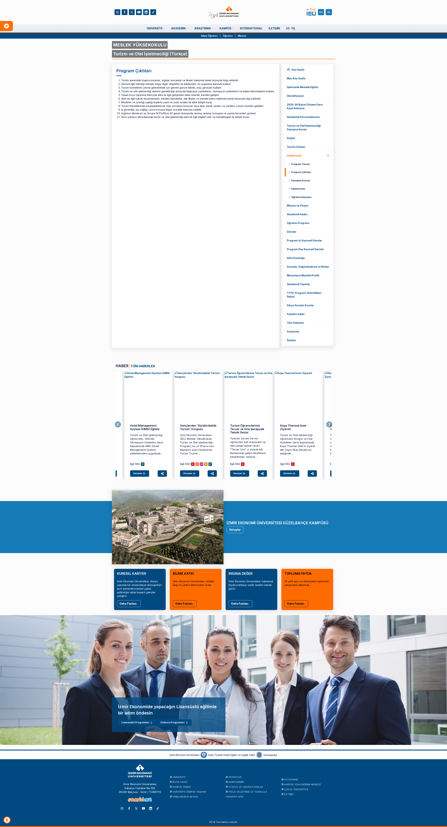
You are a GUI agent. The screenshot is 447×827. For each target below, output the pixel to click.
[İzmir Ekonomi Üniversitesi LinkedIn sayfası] (146, 11)
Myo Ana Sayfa (296, 78)
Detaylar (235, 529)
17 (142, 464)
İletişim (291, 340)
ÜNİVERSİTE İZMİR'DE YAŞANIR (189, 791)
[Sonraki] (329, 424)
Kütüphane (291, 779)
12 (206, 464)
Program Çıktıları (301, 172)
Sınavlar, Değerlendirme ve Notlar (308, 266)
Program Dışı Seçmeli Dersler (305, 249)
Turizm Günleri (296, 146)
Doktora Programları (172, 722)
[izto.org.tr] (204, 754)
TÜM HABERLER (142, 366)
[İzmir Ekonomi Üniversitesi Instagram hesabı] (117, 11)
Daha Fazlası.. (129, 603)
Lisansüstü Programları (135, 722)
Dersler (291, 231)
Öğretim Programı (298, 223)
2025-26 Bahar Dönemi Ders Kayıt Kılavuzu (305, 106)
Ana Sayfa (297, 69)
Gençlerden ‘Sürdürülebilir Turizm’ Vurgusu (198, 427)
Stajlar (291, 138)
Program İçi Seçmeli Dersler (304, 240)
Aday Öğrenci (209, 35)
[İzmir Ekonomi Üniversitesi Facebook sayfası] (124, 11)
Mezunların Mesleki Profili (303, 275)
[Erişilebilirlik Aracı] (6, 820)
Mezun (242, 35)
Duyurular (293, 331)
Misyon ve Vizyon (297, 205)
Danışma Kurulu (300, 180)
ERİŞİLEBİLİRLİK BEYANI (185, 796)
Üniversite (179, 777)
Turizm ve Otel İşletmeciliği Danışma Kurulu (304, 127)
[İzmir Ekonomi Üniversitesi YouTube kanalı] (138, 11)
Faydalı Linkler (296, 314)
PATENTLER (235, 777)
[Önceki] (118, 424)
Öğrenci (228, 35)
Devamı (138, 473)
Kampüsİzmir (236, 782)
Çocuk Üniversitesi (296, 789)
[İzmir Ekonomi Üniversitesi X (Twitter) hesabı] (131, 11)
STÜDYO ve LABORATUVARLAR (246, 786)
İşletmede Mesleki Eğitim (302, 87)
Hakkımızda (309, 155)
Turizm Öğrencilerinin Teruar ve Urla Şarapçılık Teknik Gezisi (247, 429)
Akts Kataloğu (296, 257)
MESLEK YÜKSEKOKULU (139, 45)
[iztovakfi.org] (259, 754)
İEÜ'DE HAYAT (180, 782)
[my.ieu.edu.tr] (311, 12)
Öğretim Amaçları (301, 197)
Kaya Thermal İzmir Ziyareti (293, 427)
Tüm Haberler (295, 322)
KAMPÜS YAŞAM (181, 786)
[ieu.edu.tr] (223, 12)
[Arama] (329, 12)
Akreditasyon (295, 95)
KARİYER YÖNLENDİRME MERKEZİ (302, 784)
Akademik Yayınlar (298, 284)
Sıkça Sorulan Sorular (300, 305)
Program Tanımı (300, 164)
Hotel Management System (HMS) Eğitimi (144, 427)
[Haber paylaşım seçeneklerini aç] (162, 473)
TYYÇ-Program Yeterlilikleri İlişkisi (304, 294)
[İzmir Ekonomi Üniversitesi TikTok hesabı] (153, 11)
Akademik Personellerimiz (303, 116)
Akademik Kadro (297, 214)
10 (201, 464)
